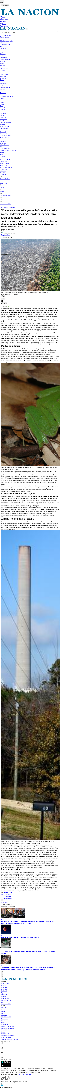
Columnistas (3, 95)
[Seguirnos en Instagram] (2, 1053)
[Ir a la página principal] (30, 14)
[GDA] (5, 1080)
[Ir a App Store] (6, 1067)
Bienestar (3, 83)
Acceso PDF (3, 141)
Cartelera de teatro (5, 136)
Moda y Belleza (4, 126)
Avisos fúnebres (4, 145)
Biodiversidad (7, 896)
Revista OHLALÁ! (5, 160)
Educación (3, 78)
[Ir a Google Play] (6, 1063)
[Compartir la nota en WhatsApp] (4, 299)
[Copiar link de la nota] (2, 301)
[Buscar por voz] (57, 32)
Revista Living (4, 165)
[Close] (2, 972)
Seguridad (3, 76)
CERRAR (2, 1)
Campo (2, 56)
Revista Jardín (4, 169)
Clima (1, 43)
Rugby (2, 104)
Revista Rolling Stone (6, 167)
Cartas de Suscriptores (6, 96)
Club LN (4, 24)
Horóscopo (3, 119)
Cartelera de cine (5, 134)
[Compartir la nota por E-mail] (6, 303)
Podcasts (2, 124)
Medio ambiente (6, 894)
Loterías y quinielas (5, 123)
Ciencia (2, 85)
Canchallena (3, 108)
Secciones (5, 19)
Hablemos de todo (5, 87)
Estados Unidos (4, 69)
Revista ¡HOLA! (4, 162)
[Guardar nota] (2, 296)
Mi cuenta (5, 26)
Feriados (2, 121)
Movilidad (3, 61)
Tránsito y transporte (6, 41)
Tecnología (3, 117)
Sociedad (12, 208)
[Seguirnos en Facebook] (2, 1043)
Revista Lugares (4, 163)
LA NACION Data (5, 44)
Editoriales (3, 93)
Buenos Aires (4, 74)
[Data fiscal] (2, 1085)
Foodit (4, 21)
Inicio (3, 17)
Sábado (2, 152)
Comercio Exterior (5, 59)
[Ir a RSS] (2, 1058)
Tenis (1, 106)
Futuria (2, 52)
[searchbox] (29, 32)
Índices (2, 63)
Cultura (2, 80)
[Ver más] (2, 900)
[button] (30, 116)
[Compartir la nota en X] (4, 303)
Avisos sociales (4, 147)
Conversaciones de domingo (8, 150)
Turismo (2, 115)
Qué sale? (3, 132)
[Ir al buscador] (2, 7)
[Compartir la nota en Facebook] (2, 303)
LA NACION (5, 208)
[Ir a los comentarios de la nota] (4, 296)
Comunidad (3, 82)
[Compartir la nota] (2, 299)
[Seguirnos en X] (2, 1048)
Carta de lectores (5, 149)
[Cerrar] (27, 29)
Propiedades (4, 57)
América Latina (7, 898)
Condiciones (21, 1074)
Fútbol (2, 102)
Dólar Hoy (3, 54)
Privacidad (28, 1074)
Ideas (1, 154)
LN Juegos (3, 113)
